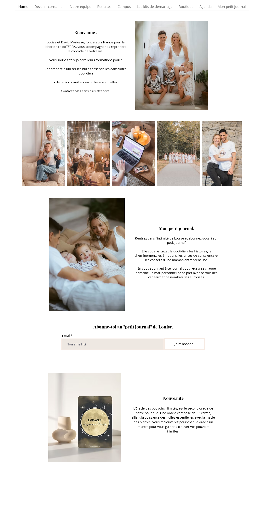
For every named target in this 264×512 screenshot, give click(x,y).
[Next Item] (235, 153)
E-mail (65, 335)
